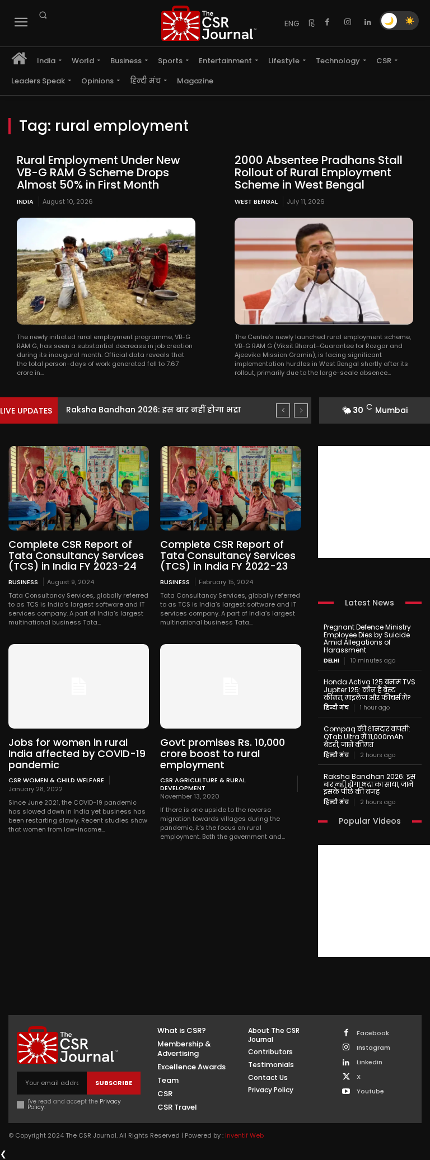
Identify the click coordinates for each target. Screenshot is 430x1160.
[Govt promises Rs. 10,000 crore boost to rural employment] (230, 686)
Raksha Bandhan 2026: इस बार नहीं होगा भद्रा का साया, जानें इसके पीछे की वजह (369, 784)
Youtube (370, 1091)
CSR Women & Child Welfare (56, 780)
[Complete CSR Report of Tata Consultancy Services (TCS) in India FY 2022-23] (230, 488)
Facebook (373, 1033)
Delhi (331, 661)
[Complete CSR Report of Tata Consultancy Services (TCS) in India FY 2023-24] (78, 488)
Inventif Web (244, 1135)
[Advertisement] (374, 502)
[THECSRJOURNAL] (209, 23)
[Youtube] (346, 1092)
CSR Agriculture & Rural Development (203, 783)
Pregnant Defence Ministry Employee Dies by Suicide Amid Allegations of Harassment (367, 638)
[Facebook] (327, 22)
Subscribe (113, 1082)
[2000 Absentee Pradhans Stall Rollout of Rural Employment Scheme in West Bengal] (324, 271)
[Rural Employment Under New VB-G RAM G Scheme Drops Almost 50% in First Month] (106, 271)
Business (23, 581)
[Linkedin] (368, 22)
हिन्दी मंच (336, 708)
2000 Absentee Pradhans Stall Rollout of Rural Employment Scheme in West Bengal (319, 172)
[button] (42, 15)
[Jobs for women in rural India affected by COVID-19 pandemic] (78, 686)
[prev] (283, 410)
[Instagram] (348, 22)
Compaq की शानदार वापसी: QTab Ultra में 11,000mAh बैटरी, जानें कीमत (367, 736)
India (25, 201)
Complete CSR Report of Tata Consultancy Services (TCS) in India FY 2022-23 (228, 555)
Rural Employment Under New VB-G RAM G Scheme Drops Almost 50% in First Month (98, 172)
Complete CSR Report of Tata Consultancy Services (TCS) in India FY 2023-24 (76, 555)
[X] (346, 1077)
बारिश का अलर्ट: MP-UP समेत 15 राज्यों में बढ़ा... (160, 409)
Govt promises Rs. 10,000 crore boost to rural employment (222, 753)
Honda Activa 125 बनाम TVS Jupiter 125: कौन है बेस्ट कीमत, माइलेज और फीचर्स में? (369, 689)
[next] (301, 410)
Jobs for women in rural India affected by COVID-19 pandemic (77, 753)
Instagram (373, 1048)
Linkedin (369, 1062)
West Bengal (256, 201)
